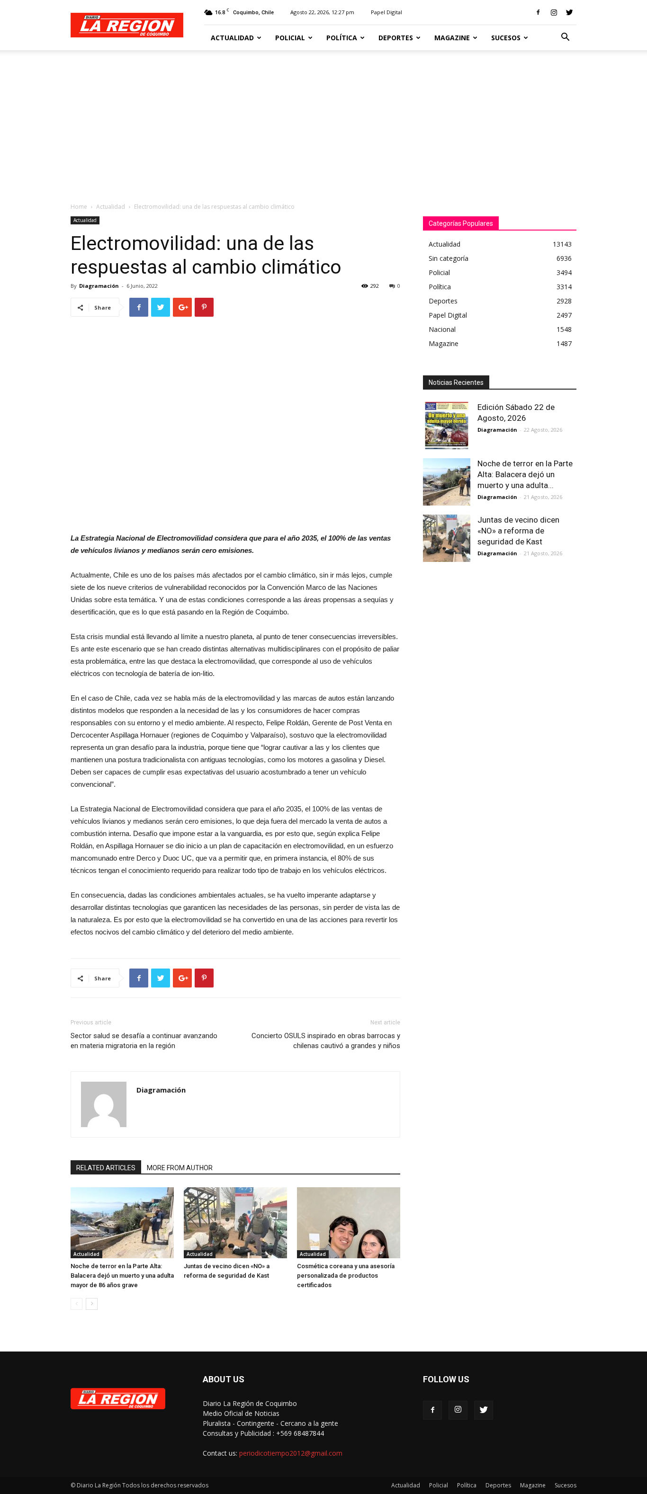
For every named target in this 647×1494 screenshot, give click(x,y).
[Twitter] (569, 12)
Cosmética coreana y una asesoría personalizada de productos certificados (346, 1276)
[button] (565, 38)
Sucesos (506, 37)
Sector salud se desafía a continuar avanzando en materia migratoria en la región (144, 1041)
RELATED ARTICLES (105, 1168)
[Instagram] (554, 12)
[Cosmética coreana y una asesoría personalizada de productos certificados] (348, 1222)
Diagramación (99, 285)
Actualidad (232, 37)
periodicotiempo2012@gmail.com (290, 1453)
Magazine (452, 37)
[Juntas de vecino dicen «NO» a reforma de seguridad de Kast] (235, 1222)
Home (79, 207)
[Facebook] (538, 12)
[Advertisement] (323, 121)
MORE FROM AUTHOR (180, 1168)
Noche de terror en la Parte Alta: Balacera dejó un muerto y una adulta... (525, 474)
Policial (290, 37)
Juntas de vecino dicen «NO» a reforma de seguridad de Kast (518, 530)
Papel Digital (386, 12)
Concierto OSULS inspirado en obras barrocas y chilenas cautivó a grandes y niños (326, 1041)
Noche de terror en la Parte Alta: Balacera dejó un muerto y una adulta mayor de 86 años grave (122, 1276)
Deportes (395, 37)
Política (341, 37)
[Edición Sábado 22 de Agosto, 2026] (446, 425)
